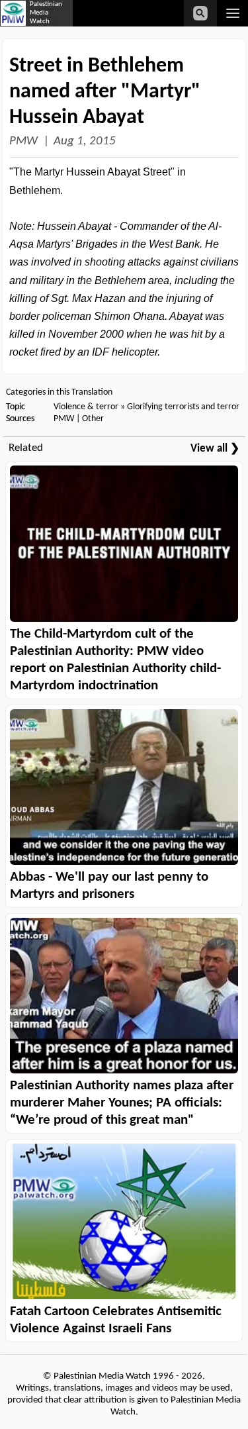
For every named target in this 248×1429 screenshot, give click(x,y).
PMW (23, 141)
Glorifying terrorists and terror (183, 407)
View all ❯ (214, 448)
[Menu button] (232, 13)
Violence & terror (86, 407)
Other (93, 419)
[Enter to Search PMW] (200, 13)
